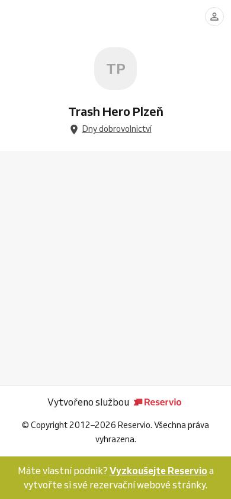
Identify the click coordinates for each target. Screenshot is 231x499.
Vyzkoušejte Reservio (158, 471)
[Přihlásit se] (214, 16)
